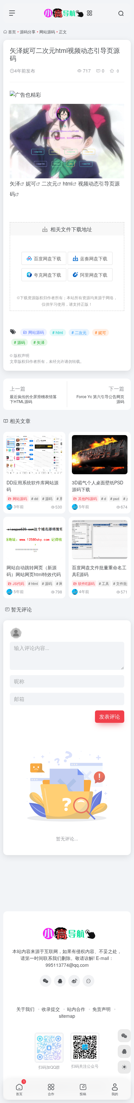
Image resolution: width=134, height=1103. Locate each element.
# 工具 (104, 583)
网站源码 (47, 31)
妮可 (31, 183)
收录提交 (51, 1009)
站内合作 (76, 1009)
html (68, 183)
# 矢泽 (39, 342)
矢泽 (15, 183)
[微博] (74, 981)
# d (103, 498)
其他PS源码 (87, 498)
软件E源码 (86, 583)
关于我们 (25, 1009)
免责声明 (101, 1009)
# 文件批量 (121, 583)
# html (57, 332)
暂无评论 (21, 609)
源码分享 (27, 31)
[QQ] (60, 981)
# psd (114, 498)
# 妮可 (100, 332)
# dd (34, 498)
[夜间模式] (124, 1067)
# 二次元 (79, 332)
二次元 (49, 183)
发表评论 (109, 716)
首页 (12, 31)
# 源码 (19, 342)
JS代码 (18, 583)
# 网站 (61, 583)
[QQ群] (88, 981)
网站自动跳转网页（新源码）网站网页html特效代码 (34, 570)
